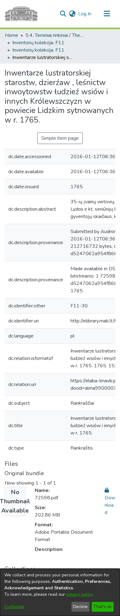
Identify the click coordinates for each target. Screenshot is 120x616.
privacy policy (79, 594)
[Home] (21, 13)
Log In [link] (85, 13)
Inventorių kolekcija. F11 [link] (38, 42)
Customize (14, 607)
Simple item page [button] (60, 138)
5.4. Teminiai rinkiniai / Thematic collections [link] (56, 35)
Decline (80, 607)
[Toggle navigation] (106, 14)
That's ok (102, 607)
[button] (63, 14)
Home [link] (11, 35)
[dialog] (60, 592)
